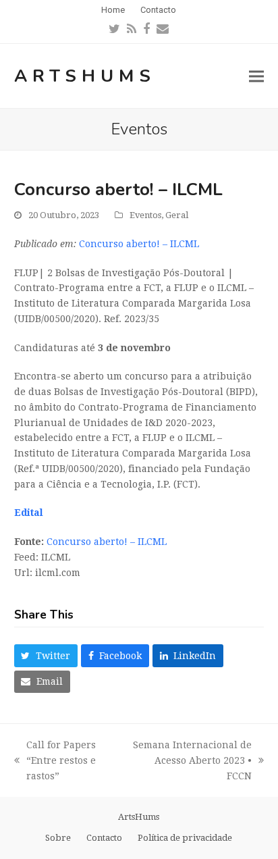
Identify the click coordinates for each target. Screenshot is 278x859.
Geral (176, 215)
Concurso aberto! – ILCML (139, 243)
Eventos (145, 215)
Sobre (58, 838)
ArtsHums (85, 76)
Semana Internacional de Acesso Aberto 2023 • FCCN (190, 761)
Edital (28, 512)
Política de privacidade (185, 838)
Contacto (104, 838)
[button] (256, 76)
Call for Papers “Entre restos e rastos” (55, 761)
